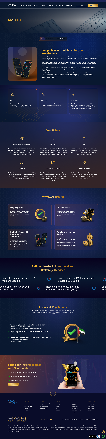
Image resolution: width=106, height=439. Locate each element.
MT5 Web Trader (75, 408)
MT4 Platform (74, 403)
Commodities (58, 404)
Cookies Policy (95, 419)
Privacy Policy (74, 419)
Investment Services (44, 406)
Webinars (90, 410)
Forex (57, 403)
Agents (96, 1)
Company (22, 5)
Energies (57, 408)
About (25, 403)
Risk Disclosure (13, 431)
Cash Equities (58, 411)
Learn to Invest (90, 403)
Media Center (26, 408)
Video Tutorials (91, 406)
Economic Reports (91, 408)
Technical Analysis (91, 404)
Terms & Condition (66, 419)
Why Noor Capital (27, 404)
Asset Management (43, 404)
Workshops (90, 411)
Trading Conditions (75, 411)
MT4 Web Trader (75, 406)
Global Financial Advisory (45, 403)
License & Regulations (28, 406)
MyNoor (91, 1)
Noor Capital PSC (44, 437)
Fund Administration (44, 408)
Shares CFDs (58, 410)
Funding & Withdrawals (76, 410)
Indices (57, 406)
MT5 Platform (74, 404)
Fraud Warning (87, 419)
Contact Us (28, 5)
